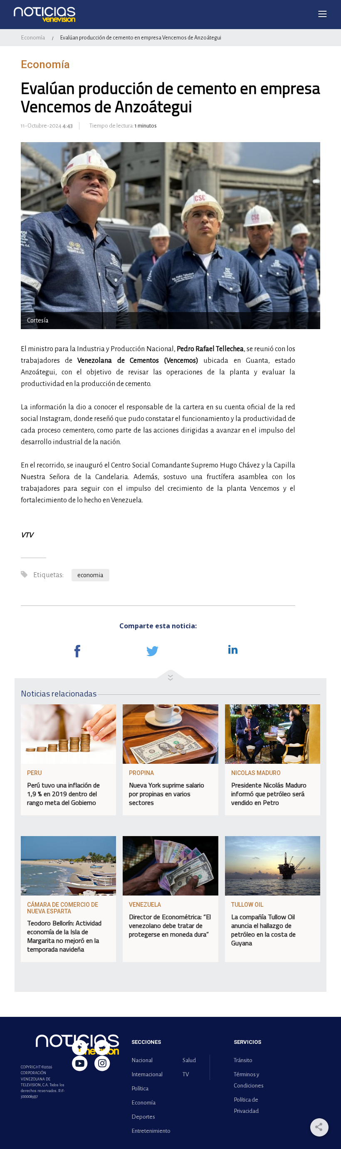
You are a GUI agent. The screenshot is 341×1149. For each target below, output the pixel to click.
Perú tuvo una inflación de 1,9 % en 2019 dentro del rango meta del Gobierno (63, 793)
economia (90, 575)
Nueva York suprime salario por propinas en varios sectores (166, 793)
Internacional (147, 1074)
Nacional (142, 1060)
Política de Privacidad (246, 1105)
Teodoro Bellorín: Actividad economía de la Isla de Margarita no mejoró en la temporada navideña (64, 936)
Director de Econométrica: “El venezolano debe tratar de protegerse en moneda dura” (170, 925)
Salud (189, 1060)
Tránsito (243, 1060)
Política (139, 1088)
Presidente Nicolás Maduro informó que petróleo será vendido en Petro (268, 793)
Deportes (143, 1117)
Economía (33, 37)
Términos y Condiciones (249, 1080)
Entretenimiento (149, 1131)
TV (186, 1074)
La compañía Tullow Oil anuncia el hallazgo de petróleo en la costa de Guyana (263, 930)
